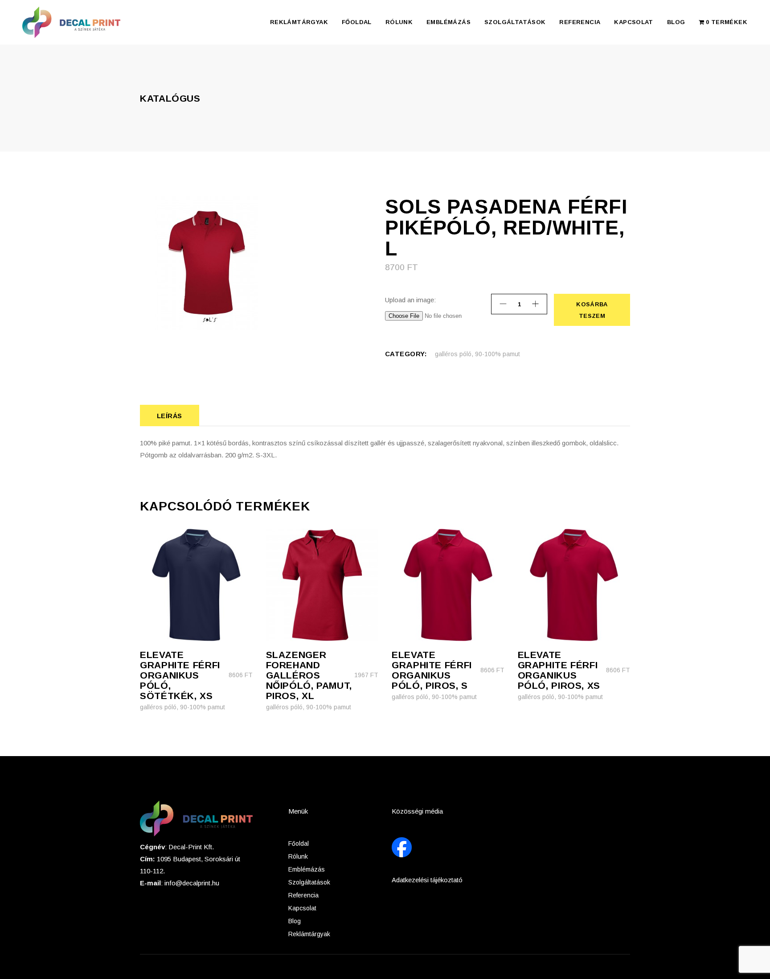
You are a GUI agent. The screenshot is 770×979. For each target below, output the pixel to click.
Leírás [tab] (169, 416)
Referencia (303, 895)
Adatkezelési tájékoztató (427, 880)
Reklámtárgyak (309, 934)
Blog (294, 921)
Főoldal (298, 843)
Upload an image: (410, 300)
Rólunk (298, 856)
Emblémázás (306, 869)
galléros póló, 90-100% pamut (477, 354)
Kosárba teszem (591, 310)
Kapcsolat (302, 908)
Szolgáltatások (309, 882)
